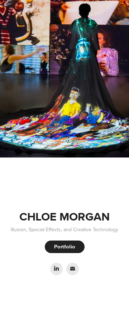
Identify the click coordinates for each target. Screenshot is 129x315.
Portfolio (64, 246)
